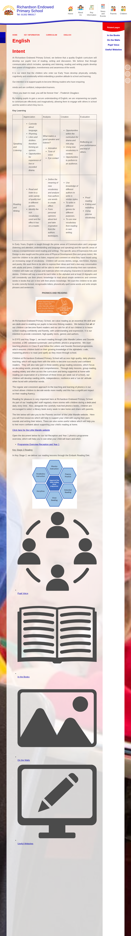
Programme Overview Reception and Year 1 (38, 444)
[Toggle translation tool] (3, 40)
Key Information (32, 35)
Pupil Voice (23, 593)
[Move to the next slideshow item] (127, 80)
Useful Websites (25, 843)
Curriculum (51, 35)
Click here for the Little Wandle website (31, 430)
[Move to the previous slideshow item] (127, 74)
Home (14, 35)
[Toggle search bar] (3, 35)
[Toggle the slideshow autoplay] (127, 67)
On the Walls (24, 760)
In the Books (24, 677)
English (67, 35)
